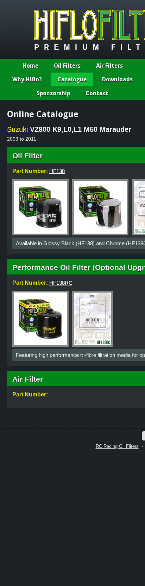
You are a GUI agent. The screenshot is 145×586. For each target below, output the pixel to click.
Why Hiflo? (27, 79)
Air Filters (109, 65)
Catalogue (72, 79)
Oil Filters (67, 65)
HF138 (57, 171)
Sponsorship (53, 93)
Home (30, 65)
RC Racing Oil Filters (117, 446)
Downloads (117, 79)
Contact (97, 93)
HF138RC (60, 283)
